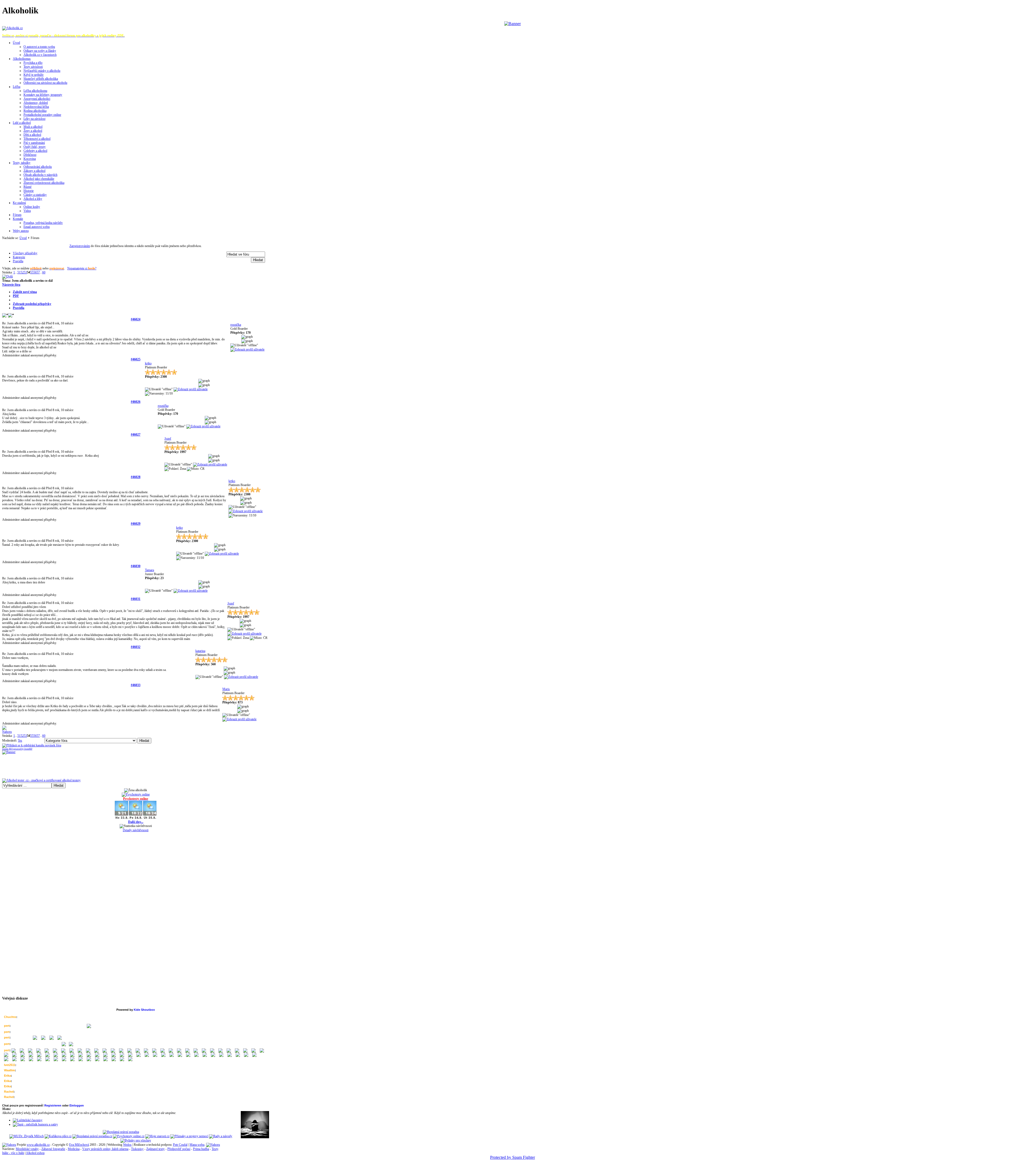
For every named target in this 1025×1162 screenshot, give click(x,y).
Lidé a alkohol (22, 123)
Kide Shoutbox (144, 1009)
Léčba (16, 87)
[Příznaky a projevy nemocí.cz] (189, 1136)
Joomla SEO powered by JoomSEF (17, 749)
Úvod (16, 43)
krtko (148, 363)
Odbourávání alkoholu (37, 167)
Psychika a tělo (32, 63)
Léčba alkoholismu (35, 91)
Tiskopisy (137, 1149)
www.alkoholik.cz (38, 1145)
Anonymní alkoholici (36, 99)
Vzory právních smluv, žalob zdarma (105, 1149)
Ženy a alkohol (32, 131)
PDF (16, 296)
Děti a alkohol (32, 135)
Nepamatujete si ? (81, 268)
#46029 (135, 524)
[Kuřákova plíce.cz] (58, 1136)
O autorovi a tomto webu (39, 47)
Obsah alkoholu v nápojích (40, 175)
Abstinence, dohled (35, 103)
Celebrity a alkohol (35, 151)
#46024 (135, 319)
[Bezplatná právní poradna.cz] (92, 1136)
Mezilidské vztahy (27, 1149)
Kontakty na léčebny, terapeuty (42, 95)
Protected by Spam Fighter (512, 1157)
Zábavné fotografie (53, 1149)
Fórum (17, 215)
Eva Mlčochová (79, 1145)
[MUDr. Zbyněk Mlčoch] (26, 1136)
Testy (215, 1149)
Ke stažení (19, 203)
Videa (27, 211)
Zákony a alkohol (34, 171)
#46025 (135, 359)
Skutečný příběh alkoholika (40, 79)
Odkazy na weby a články (39, 51)
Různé (27, 187)
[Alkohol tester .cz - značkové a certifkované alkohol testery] (41, 780)
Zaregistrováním (79, 246)
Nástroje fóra (11, 284)
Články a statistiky (35, 195)
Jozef (167, 438)
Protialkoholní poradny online (42, 115)
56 (35, 272)
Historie (28, 191)
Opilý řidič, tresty (34, 147)
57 (38, 272)
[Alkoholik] (12, 28)
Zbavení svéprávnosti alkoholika (43, 183)
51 (19, 272)
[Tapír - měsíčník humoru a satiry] (35, 1124)
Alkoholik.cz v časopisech (40, 55)
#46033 (135, 685)
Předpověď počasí (178, 1149)
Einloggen (76, 1105)
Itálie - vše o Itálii (13, 1153)
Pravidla (18, 308)
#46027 (135, 434)
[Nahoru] (9, 1145)
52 (22, 272)
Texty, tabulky (21, 163)
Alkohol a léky (32, 199)
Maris (226, 689)
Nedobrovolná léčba (36, 107)
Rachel (9, 1091)
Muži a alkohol (32, 127)
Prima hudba (201, 1149)
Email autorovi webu (36, 227)
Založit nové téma (25, 292)
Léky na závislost (34, 119)
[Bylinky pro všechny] (135, 1140)
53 (25, 272)
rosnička (235, 325)
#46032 (135, 647)
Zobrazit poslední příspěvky (32, 304)
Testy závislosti (33, 67)
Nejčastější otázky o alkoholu (41, 71)
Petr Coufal (180, 1145)
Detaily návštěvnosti (135, 830)
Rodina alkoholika (34, 111)
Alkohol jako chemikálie (38, 179)
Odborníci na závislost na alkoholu (45, 83)
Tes (20, 740)
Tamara (149, 570)
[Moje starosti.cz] (157, 1136)
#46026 (135, 402)
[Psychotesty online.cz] (128, 1136)
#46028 (135, 477)
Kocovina (29, 159)
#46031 (135, 599)
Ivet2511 (9, 1065)
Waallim (9, 1070)
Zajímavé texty (155, 1149)
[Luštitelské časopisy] (27, 1120)
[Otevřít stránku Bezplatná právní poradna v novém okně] (121, 1132)
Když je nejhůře (33, 75)
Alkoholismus (22, 59)
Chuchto (10, 1016)
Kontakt (18, 219)
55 (31, 272)
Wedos (127, 1145)
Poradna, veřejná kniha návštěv (43, 223)
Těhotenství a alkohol (36, 139)
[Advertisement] (135, 242)
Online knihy (31, 207)
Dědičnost (29, 155)
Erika (7, 1075)
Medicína (74, 1149)
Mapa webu (197, 1145)
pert (7, 1025)
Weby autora (21, 231)
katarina (200, 651)
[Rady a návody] (220, 1136)
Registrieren (52, 1105)
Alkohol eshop (35, 1153)
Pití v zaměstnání (34, 143)
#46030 (135, 566)
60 (43, 272)
